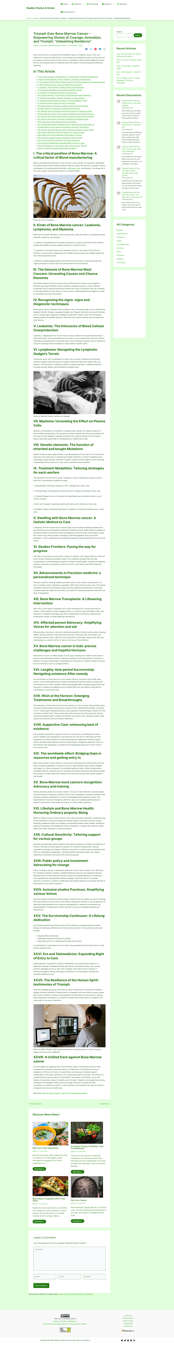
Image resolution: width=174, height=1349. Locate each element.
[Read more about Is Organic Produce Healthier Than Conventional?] (87, 1133)
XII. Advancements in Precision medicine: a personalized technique (62, 106)
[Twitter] (91, 49)
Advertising (128, 1323)
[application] (82, 4)
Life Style (120, 248)
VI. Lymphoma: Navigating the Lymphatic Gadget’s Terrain (59, 90)
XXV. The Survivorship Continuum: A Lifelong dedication (58, 140)
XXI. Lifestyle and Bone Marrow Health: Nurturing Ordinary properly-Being (65, 130)
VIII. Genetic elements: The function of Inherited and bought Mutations (64, 95)
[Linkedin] (100, 49)
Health (35, 1151)
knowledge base (123, 244)
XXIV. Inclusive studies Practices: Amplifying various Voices (59, 138)
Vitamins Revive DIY (129, 101)
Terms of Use (128, 1321)
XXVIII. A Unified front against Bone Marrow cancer (56, 148)
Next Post (105, 1104)
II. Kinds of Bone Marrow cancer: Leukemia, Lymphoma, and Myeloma (63, 79)
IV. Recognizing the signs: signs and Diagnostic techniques (59, 85)
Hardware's (121, 237)
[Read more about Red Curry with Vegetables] (50, 1133)
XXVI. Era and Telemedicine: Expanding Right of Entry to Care (60, 143)
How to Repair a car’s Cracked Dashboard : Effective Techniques (128, 80)
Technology (121, 262)
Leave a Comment (40, 45)
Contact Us (128, 1326)
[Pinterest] (95, 49)
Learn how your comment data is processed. (76, 1294)
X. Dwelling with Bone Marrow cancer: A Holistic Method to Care (62, 101)
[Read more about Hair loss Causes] (87, 1187)
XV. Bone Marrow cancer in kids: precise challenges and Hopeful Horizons (65, 114)
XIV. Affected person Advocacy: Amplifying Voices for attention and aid (64, 111)
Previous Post (35, 1104)
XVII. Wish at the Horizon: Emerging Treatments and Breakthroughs (63, 119)
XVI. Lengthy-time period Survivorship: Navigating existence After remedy (65, 116)
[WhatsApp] (105, 49)
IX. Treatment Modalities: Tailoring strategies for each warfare (61, 98)
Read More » (39, 1169)
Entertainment (122, 234)
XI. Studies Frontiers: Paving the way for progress (56, 103)
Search (119, 32)
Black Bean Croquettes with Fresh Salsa (49, 1199)
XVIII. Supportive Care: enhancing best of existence (57, 122)
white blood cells (73, 168)
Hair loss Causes (79, 1200)
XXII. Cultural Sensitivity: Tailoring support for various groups (60, 132)
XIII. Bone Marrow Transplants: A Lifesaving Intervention (58, 109)
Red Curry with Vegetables (45, 1148)
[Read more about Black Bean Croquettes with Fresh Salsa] (50, 1186)
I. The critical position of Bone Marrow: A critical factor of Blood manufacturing (67, 77)
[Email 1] (134, 1340)
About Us (128, 1315)
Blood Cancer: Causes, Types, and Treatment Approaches (65, 1093)
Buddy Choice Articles (41, 8)
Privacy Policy (128, 1318)
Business (120, 230)
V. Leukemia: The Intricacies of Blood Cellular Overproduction (60, 87)
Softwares (120, 255)
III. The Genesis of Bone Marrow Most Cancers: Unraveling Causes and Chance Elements (71, 82)
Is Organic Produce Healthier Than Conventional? (87, 1147)
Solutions (120, 259)
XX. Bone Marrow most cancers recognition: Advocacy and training (63, 127)
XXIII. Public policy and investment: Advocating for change (59, 135)
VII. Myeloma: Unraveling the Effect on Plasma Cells (57, 93)
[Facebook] (86, 49)
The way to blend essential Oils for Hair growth (130, 173)
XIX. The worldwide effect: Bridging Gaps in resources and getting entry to (65, 125)
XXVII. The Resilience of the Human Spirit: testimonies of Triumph (62, 146)
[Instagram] (128, 1340)
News (119, 252)
